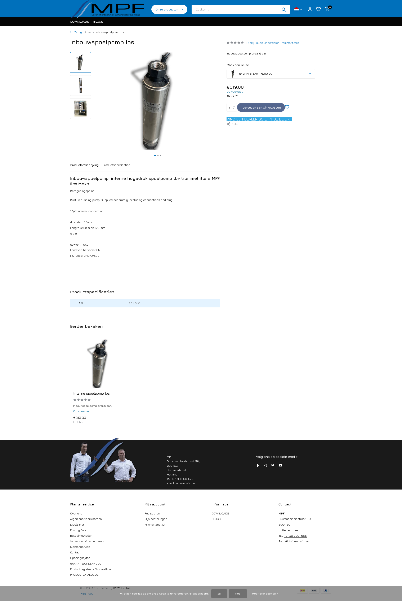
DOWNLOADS (79, 21)
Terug (78, 32)
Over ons (76, 513)
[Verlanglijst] (318, 9)
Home (87, 32)
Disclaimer (77, 524)
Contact (75, 552)
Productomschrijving (84, 165)
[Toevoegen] (120, 419)
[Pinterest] (272, 465)
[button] (155, 155)
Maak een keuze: (238, 65)
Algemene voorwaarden (86, 519)
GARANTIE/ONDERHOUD (86, 563)
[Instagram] (265, 465)
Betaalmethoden (81, 535)
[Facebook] (257, 465)
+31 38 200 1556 (295, 535)
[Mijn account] (310, 9)
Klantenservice (80, 546)
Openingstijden (80, 558)
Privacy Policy (79, 530)
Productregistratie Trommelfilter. (91, 569)
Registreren (152, 513)
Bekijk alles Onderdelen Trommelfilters (273, 42)
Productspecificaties (116, 165)
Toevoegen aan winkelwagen (261, 107)
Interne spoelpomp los (91, 393)
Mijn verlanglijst (154, 524)
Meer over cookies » (265, 593)
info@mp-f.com (299, 541)
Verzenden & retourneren (87, 541)
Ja (219, 593)
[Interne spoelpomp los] (100, 363)
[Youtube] (280, 465)
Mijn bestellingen (155, 519)
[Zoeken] (284, 9)
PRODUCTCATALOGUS (84, 574)
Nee (238, 593)
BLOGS (98, 21)
